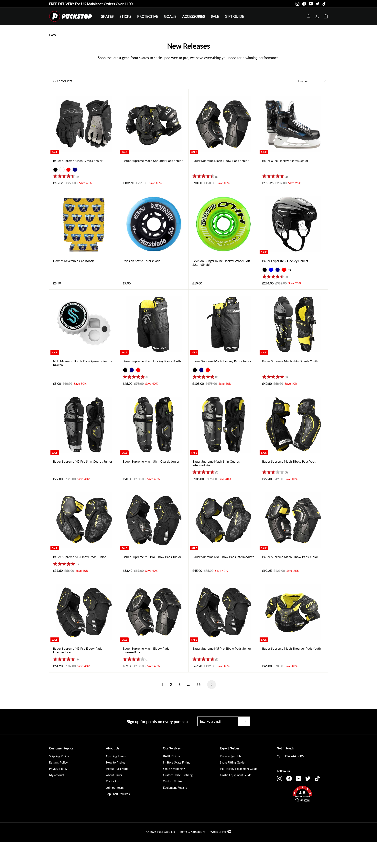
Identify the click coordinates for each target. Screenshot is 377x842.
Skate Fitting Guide (232, 762)
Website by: (218, 832)
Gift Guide (234, 16)
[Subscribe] (244, 721)
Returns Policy (58, 762)
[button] (302, 794)
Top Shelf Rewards (118, 794)
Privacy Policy (58, 768)
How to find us (115, 762)
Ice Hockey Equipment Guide (238, 768)
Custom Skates (172, 781)
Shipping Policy (59, 756)
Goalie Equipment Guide (235, 775)
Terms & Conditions (192, 831)
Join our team (115, 787)
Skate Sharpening (174, 768)
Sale (215, 16)
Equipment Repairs (175, 787)
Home (53, 35)
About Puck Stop (117, 768)
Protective (147, 16)
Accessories (193, 16)
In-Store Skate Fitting (176, 762)
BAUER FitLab (172, 756)
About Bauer (114, 775)
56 (198, 684)
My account (56, 775)
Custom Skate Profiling (178, 775)
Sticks (125, 16)
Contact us (113, 781)
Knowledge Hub (230, 756)
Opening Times (116, 756)
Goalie (170, 16)
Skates (107, 16)
